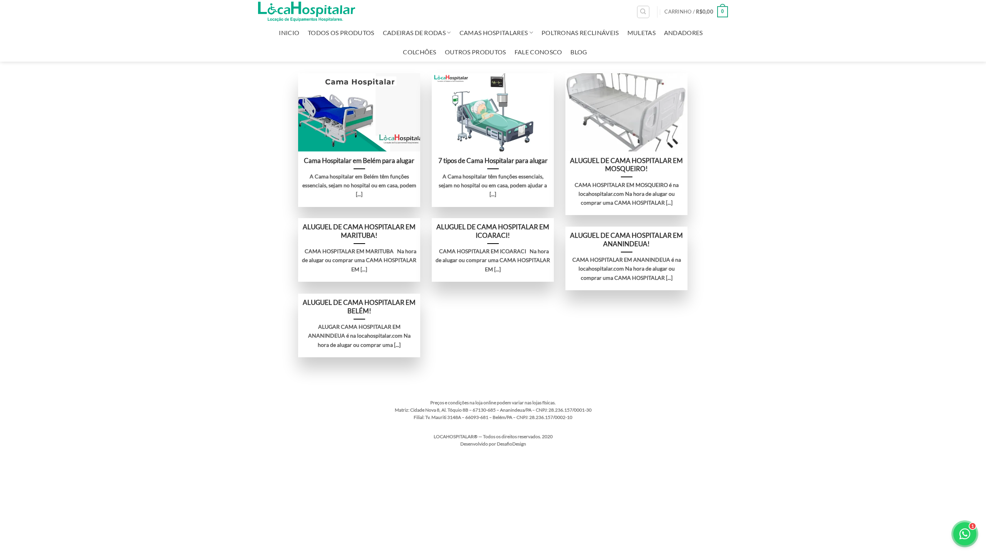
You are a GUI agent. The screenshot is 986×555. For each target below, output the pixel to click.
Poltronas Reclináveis (580, 32)
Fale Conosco (538, 52)
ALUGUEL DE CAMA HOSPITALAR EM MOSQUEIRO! (626, 165)
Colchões (419, 52)
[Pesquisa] (643, 12)
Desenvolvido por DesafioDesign (493, 444)
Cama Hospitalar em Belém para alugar (359, 161)
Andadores (683, 32)
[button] (696, 12)
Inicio (289, 32)
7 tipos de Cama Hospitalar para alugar (493, 161)
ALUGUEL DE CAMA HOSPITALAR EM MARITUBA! (359, 231)
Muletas (641, 32)
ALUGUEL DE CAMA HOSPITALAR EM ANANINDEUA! (626, 240)
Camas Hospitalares (493, 32)
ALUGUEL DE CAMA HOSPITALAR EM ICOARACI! (492, 231)
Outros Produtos (475, 52)
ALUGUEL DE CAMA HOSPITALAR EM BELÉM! (359, 307)
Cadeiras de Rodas (414, 32)
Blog (578, 52)
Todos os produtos (341, 32)
